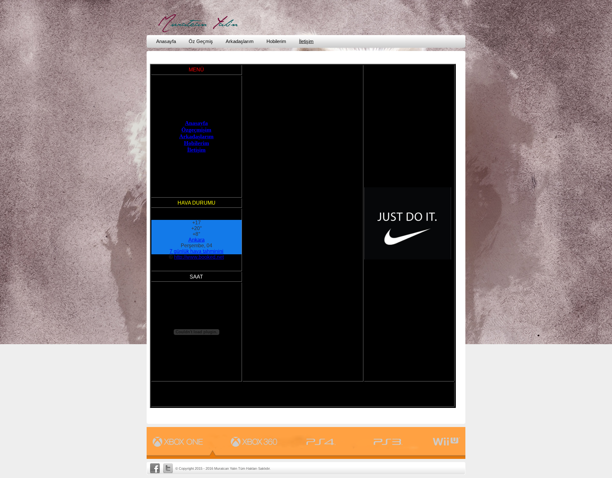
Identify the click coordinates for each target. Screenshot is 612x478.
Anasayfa (166, 41)
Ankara (196, 330)
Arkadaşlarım (240, 41)
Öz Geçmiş (201, 41)
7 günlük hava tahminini (196, 341)
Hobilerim (276, 41)
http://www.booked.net (199, 347)
